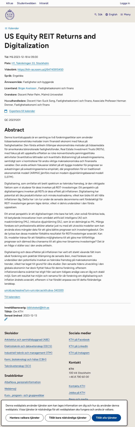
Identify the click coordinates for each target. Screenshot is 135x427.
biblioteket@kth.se (38, 307)
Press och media (78, 399)
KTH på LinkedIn (78, 346)
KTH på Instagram (79, 352)
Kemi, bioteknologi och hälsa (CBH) (25, 359)
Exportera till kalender (22, 111)
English (113, 14)
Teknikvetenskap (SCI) (17, 366)
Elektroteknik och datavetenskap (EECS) (28, 346)
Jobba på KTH (77, 392)
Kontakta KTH (77, 386)
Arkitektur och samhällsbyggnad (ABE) (27, 339)
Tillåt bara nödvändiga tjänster (67, 417)
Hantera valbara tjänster (25, 417)
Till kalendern (12, 296)
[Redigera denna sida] (5, 319)
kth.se (9, 3)
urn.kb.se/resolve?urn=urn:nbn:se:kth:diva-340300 (34, 290)
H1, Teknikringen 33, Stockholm (30, 63)
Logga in (125, 3)
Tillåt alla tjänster (106, 417)
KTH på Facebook (79, 339)
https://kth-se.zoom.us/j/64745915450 (40, 69)
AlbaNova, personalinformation (22, 382)
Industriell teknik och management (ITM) (28, 352)
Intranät (43, 3)
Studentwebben (26, 3)
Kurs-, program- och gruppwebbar (24, 395)
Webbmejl (10, 388)
